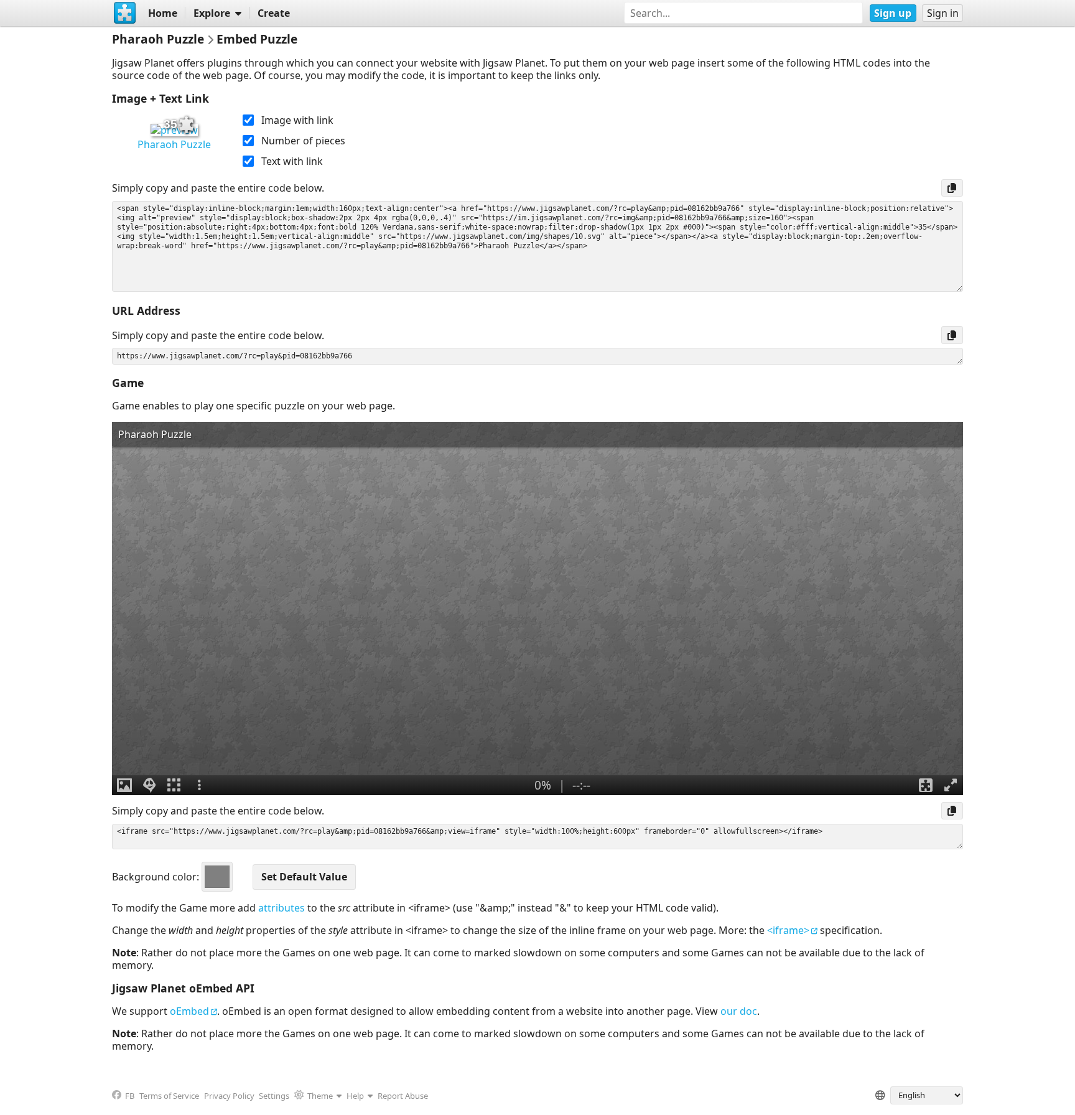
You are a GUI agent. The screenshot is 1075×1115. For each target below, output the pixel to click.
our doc (738, 1011)
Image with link (297, 120)
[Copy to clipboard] (952, 188)
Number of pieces (303, 140)
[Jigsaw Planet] (125, 13)
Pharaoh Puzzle (174, 144)
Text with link (292, 161)
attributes (281, 908)
